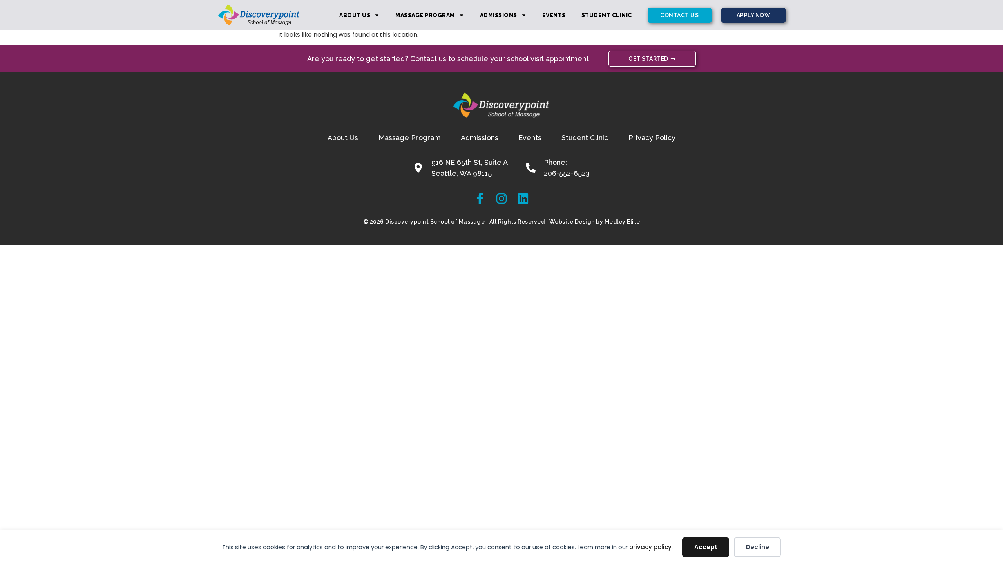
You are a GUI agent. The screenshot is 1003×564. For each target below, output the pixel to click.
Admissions (498, 15)
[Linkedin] (523, 198)
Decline (757, 547)
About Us (354, 15)
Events (554, 15)
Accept (705, 547)
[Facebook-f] (480, 198)
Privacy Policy (651, 138)
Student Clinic (606, 15)
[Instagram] (501, 198)
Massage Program (425, 15)
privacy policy (650, 547)
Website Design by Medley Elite (594, 222)
